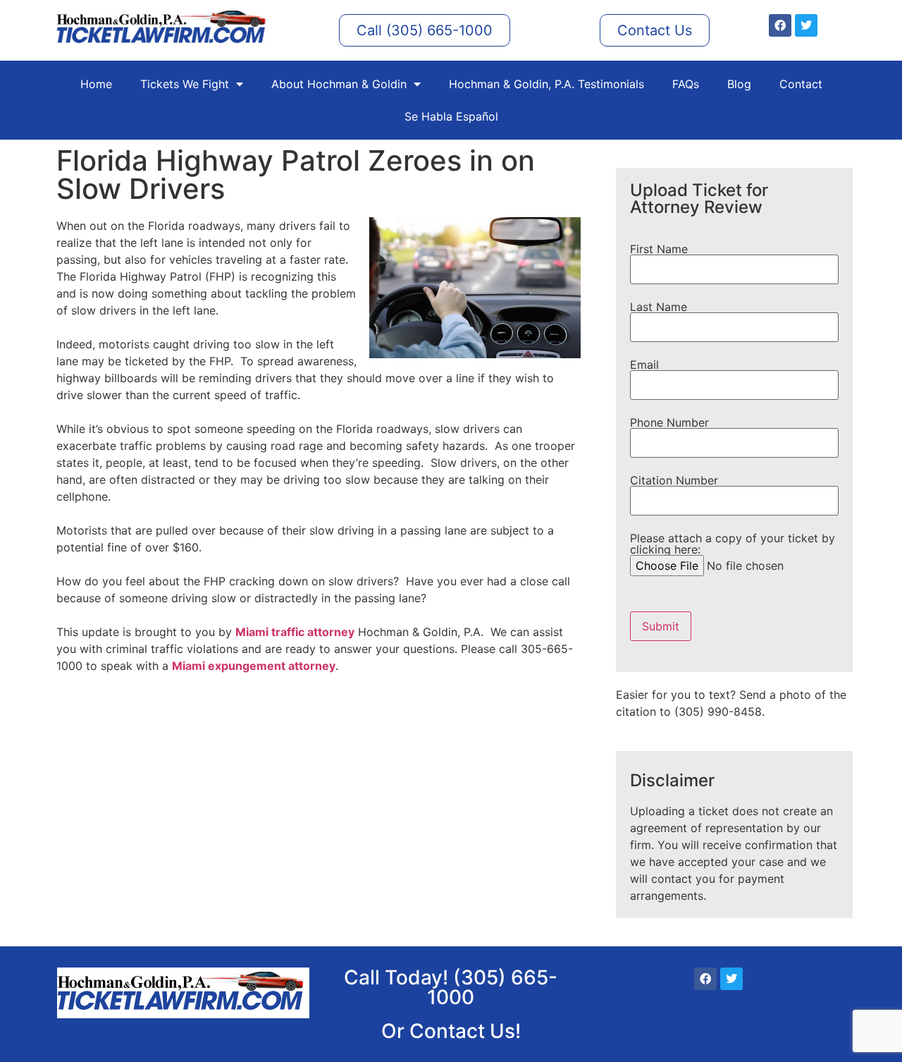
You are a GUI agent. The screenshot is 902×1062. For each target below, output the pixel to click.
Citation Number (674, 481)
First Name (659, 249)
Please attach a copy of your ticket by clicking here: (732, 544)
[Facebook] (780, 25)
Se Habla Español (451, 116)
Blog (739, 84)
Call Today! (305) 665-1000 (450, 987)
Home (96, 84)
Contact (800, 84)
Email (644, 365)
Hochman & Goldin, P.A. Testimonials (546, 84)
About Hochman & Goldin (339, 84)
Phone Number (669, 423)
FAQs (685, 84)
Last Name (658, 307)
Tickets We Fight (184, 84)
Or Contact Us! (451, 1031)
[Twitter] (806, 25)
